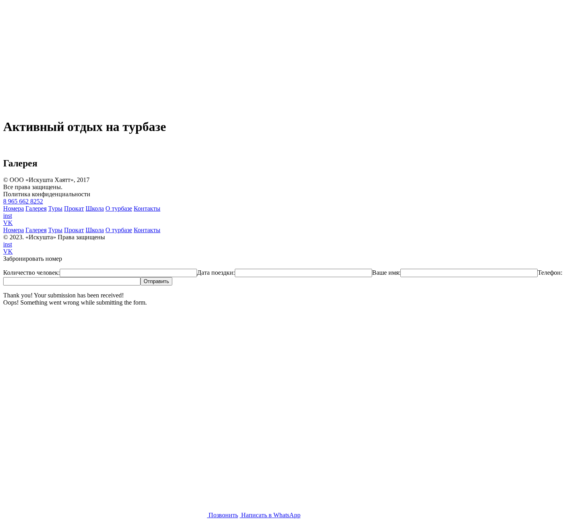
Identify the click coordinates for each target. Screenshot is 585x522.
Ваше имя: (386, 272)
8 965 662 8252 (23, 201)
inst (7, 215)
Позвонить (222, 515)
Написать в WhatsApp (270, 515)
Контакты (147, 208)
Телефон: (550, 272)
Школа (95, 208)
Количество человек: (31, 272)
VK (8, 222)
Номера (13, 208)
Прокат (74, 208)
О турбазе (118, 208)
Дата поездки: (216, 272)
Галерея (36, 208)
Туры (55, 208)
